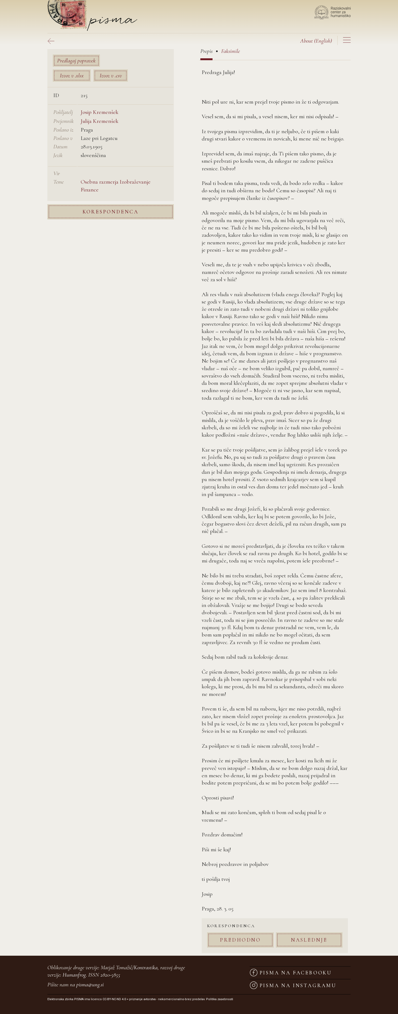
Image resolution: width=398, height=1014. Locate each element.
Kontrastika (146, 967)
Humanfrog (74, 974)
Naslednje (309, 940)
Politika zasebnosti (219, 999)
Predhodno (240, 940)
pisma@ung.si (90, 984)
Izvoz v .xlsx (72, 75)
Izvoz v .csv (111, 75)
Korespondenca (111, 212)
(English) (316, 40)
